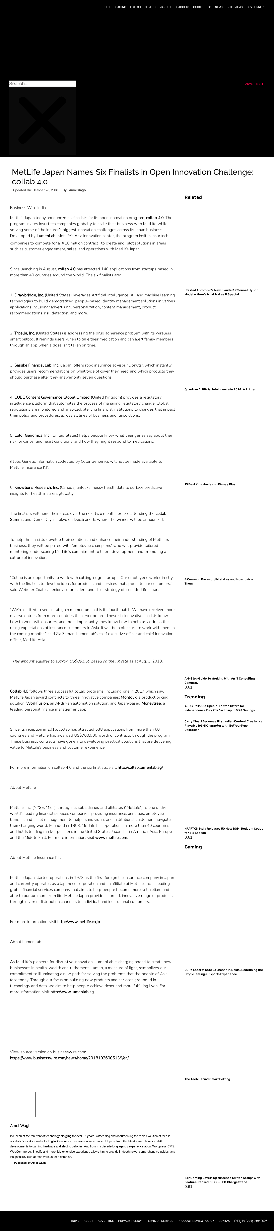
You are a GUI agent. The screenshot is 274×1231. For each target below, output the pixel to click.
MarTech (165, 7)
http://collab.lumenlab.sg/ (140, 767)
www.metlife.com (111, 837)
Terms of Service (159, 1221)
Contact (225, 1221)
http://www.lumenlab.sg (72, 992)
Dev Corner (255, 7)
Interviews (235, 7)
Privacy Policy (130, 1221)
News (219, 7)
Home (75, 1221)
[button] (42, 46)
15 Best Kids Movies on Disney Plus (210, 484)
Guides (198, 7)
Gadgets (182, 7)
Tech (107, 7)
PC (209, 7)
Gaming (120, 7)
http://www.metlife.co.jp (78, 921)
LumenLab (46, 235)
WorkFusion (37, 703)
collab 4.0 (155, 217)
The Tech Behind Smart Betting (208, 1079)
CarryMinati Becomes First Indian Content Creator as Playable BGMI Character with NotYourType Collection (223, 726)
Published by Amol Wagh (30, 1162)
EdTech (135, 7)
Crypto (150, 7)
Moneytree (151, 703)
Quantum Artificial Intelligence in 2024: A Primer (220, 389)
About (88, 1221)
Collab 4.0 (19, 691)
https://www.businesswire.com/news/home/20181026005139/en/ (69, 1058)
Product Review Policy (196, 1221)
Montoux (129, 697)
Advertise (106, 1221)
